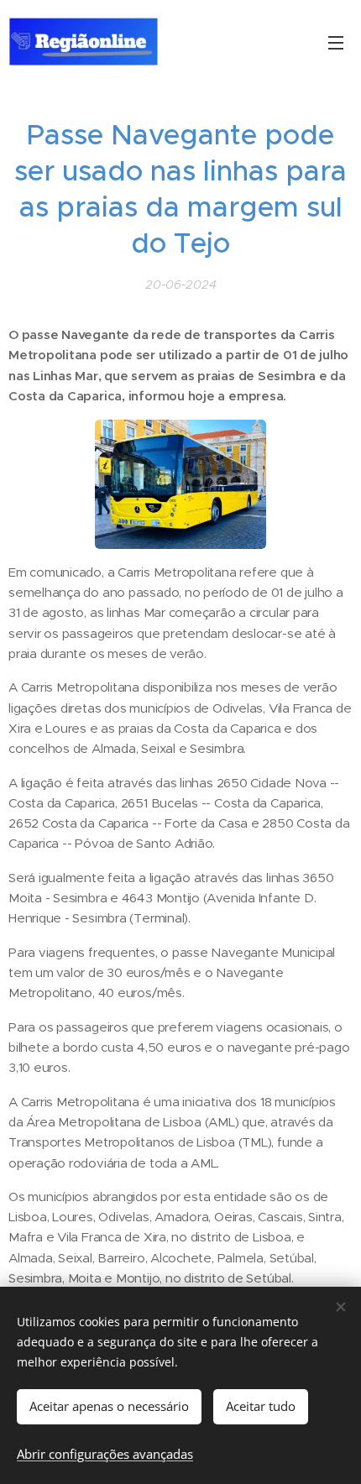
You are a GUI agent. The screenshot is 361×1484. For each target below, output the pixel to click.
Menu (336, 42)
